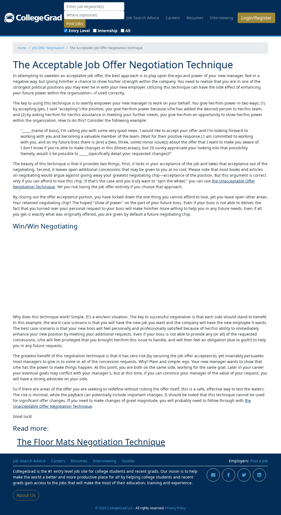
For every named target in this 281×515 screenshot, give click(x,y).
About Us (26, 495)
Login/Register (256, 18)
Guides (128, 460)
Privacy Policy (175, 508)
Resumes (195, 17)
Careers (173, 17)
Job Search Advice (143, 17)
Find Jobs (74, 23)
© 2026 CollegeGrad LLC (114, 508)
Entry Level (79, 30)
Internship (107, 30)
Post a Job (259, 460)
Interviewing (221, 17)
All (127, 30)
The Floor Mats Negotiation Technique (91, 442)
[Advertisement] (140, 271)
